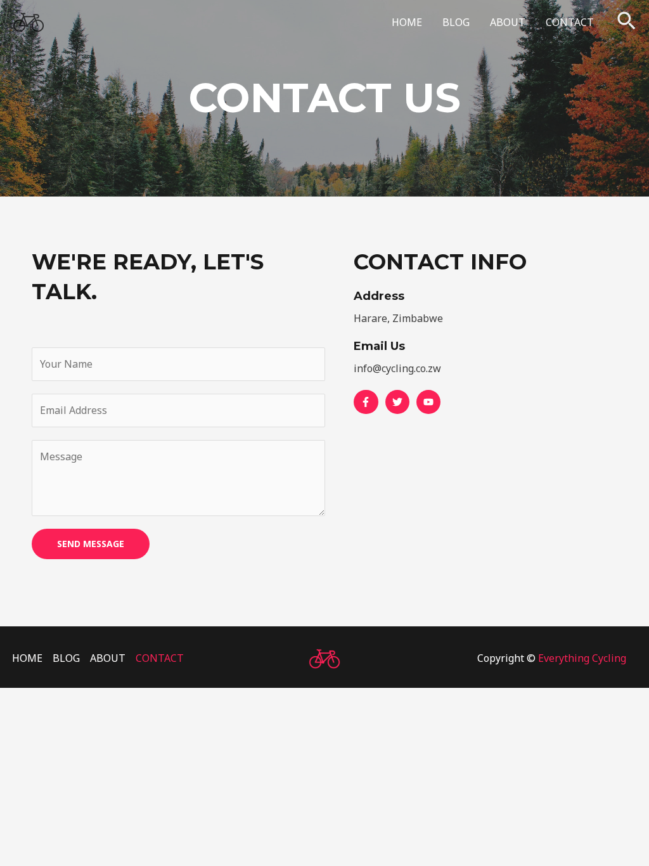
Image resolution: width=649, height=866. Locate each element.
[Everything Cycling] (28, 21)
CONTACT (570, 22)
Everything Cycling (582, 658)
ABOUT (507, 22)
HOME (407, 22)
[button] (626, 22)
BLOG (456, 22)
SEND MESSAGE (90, 544)
